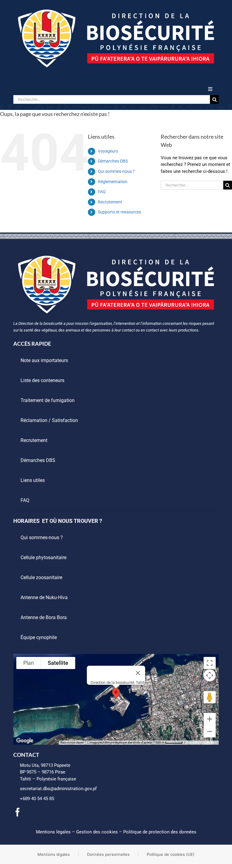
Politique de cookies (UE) (171, 854)
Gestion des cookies (97, 832)
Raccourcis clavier (72, 742)
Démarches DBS (113, 161)
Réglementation (112, 181)
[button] (116, 694)
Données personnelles (108, 854)
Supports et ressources (119, 211)
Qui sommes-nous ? (116, 171)
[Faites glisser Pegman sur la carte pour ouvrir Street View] (210, 697)
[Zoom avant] (210, 719)
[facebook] (17, 812)
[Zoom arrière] (210, 731)
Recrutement (110, 202)
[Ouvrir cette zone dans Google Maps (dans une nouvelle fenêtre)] (25, 741)
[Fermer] (138, 673)
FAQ (102, 191)
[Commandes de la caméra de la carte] (210, 675)
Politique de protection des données (159, 832)
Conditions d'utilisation (201, 742)
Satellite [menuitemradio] (58, 663)
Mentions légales (53, 832)
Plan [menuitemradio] (28, 663)
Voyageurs (108, 151)
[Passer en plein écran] (210, 663)
